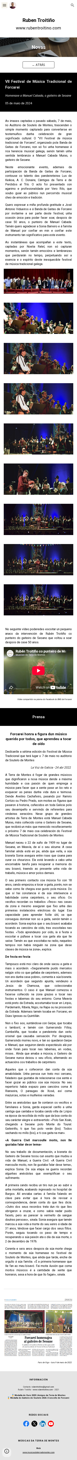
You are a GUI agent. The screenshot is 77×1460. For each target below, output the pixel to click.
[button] (4, 5)
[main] (38, 24)
